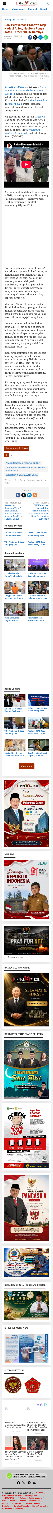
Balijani (23, 1501)
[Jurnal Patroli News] (27, 3)
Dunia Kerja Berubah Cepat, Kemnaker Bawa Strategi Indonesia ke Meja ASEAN (37, 574)
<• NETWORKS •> (9, 1498)
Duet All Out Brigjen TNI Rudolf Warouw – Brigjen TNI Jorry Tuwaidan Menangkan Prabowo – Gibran (14, 754)
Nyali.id (5, 1503)
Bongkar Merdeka (21, 1506)
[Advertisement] (26, 237)
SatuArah (19, 1509)
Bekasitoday (34, 1501)
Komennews (17, 1503)
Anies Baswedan (37, 100)
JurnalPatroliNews (15, 87)
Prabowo (40, 116)
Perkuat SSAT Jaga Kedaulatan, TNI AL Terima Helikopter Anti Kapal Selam (36, 543)
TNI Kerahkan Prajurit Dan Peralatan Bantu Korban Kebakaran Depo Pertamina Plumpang (39, 510)
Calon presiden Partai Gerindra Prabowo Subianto (25, 90)
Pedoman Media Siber (12, 1495)
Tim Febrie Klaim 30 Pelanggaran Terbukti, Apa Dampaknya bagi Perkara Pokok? (38, 597)
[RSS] (35, 495)
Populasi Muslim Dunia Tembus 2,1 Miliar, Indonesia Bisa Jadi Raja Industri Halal (14, 574)
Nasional (7, 38)
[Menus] (4, 3)
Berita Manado (35, 1498)
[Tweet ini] (35, 37)
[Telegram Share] (40, 37)
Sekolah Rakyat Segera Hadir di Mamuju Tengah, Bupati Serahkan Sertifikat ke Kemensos (12, 619)
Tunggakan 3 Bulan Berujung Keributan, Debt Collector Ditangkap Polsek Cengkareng (13, 597)
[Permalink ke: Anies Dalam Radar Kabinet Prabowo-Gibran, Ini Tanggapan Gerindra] (14, 700)
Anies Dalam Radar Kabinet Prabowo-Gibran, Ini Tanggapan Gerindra (14, 534)
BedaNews (7, 1509)
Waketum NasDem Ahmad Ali (22, 131)
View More (26, 766)
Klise (4, 1501)
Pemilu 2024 (14, 103)
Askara (23, 1498)
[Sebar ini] (30, 37)
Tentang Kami (31, 1495)
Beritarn (13, 1501)
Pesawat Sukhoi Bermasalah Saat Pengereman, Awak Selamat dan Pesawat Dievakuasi (38, 619)
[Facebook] (18, 495)
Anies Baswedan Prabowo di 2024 (23, 462)
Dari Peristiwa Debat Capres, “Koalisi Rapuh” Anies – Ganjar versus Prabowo (38, 754)
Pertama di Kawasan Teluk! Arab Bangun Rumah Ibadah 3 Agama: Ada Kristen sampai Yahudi (14, 510)
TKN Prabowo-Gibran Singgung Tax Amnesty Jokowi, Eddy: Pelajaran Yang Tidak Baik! (14, 543)
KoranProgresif (39, 1506)
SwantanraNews (33, 1503)
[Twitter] (23, 495)
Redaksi (39, 1493)
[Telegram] (29, 495)
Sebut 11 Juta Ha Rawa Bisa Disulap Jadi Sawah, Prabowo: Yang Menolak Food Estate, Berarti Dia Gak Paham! (38, 534)
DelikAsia (6, 1506)
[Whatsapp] (45, 37)
